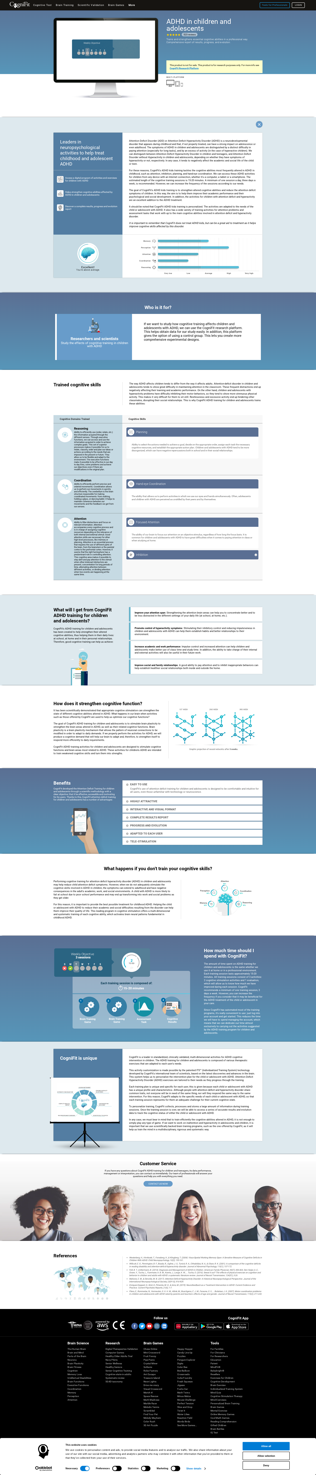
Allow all (266, 1446)
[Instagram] (156, 1326)
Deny (266, 1465)
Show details (193, 1468)
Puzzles (181, 1356)
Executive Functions (78, 1385)
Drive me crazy (151, 1385)
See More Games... (187, 1425)
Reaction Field (184, 1418)
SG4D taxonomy (114, 1381)
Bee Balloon (183, 1370)
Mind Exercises (218, 1399)
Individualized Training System (227, 1389)
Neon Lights (150, 1381)
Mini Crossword (152, 1352)
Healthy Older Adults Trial (118, 1356)
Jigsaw (181, 1385)
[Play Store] (211, 1326)
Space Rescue (151, 1396)
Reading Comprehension (224, 1421)
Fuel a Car (182, 1389)
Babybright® (217, 1370)
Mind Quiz (216, 1392)
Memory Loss (74, 1374)
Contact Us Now (158, 1183)
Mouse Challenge (186, 1399)
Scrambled (149, 1410)
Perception (73, 1396)
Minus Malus (184, 1396)
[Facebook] (134, 1326)
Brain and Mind (75, 1352)
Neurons (72, 1360)
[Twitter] (141, 1326)
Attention (72, 1399)
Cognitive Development (223, 1381)
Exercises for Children (222, 1378)
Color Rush (149, 1421)
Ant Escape (150, 1374)
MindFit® (215, 1367)
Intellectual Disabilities (79, 1378)
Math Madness (151, 1399)
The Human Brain (76, 1349)
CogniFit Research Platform (184, 68)
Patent (214, 1363)
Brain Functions (75, 1381)
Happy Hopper (185, 1349)
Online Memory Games (222, 1414)
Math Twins (183, 1392)
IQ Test (214, 1432)
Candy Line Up (185, 1352)
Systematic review (115, 1378)
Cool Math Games (220, 1418)
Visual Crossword (153, 1389)
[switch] (117, 1468)
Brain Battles (217, 1429)
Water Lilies (183, 1414)
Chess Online (150, 1349)
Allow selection (266, 1455)
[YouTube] (149, 1326)
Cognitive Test (42, 5)
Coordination (74, 1389)
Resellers (215, 1374)
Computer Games (114, 1352)
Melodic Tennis (151, 1407)
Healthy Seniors (113, 1367)
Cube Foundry (184, 1378)
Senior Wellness (113, 1363)
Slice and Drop (184, 1407)
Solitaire (148, 1367)
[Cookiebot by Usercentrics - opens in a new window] (43, 1468)
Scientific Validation (91, 5)
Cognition (72, 1370)
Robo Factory (151, 1370)
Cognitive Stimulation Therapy (226, 1396)
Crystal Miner (151, 1363)
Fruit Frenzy (150, 1356)
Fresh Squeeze (185, 1381)
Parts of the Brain (76, 1356)
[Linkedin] (164, 1326)
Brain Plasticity (75, 1363)
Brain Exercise (218, 1385)
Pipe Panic (149, 1360)
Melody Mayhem (152, 1418)
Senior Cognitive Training (118, 1370)
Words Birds (183, 1421)
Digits (180, 1363)
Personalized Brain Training (225, 1403)
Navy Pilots (111, 1360)
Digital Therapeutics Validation (121, 1349)
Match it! (148, 1392)
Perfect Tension (185, 1403)
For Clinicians (218, 1352)
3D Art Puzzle (151, 1425)
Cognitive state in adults (118, 1374)
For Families (217, 1349)
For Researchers (219, 1356)
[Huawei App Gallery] (186, 1326)
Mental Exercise (219, 1410)
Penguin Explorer (186, 1360)
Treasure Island (152, 1378)
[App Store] (236, 1326)
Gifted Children (218, 1425)
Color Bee (182, 1367)
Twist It (181, 1410)
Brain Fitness (74, 1367)
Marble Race (150, 1403)
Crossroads (183, 1374)
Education (216, 1360)
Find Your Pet (151, 1414)
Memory (71, 1392)
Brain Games (217, 1407)
